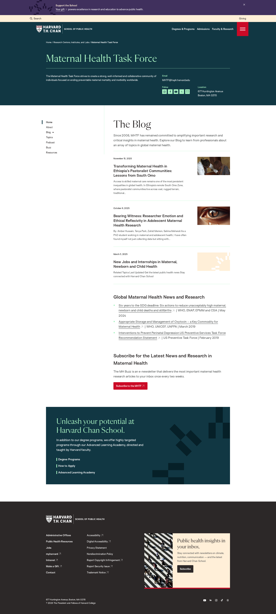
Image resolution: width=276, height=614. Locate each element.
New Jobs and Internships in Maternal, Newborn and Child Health (145, 264)
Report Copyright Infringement (103, 560)
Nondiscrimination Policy (100, 553)
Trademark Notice (96, 572)
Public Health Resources (59, 541)
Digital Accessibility (97, 541)
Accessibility (93, 535)
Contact (50, 572)
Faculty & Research (222, 28)
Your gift (60, 9)
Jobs (48, 547)
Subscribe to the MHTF (128, 385)
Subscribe (185, 568)
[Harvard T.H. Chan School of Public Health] (75, 519)
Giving (242, 18)
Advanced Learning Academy (76, 472)
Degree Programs (69, 459)
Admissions (203, 28)
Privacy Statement (97, 547)
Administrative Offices (58, 535)
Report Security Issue (98, 566)
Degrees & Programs (183, 28)
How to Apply (66, 466)
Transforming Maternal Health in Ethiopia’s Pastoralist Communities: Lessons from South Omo (142, 171)
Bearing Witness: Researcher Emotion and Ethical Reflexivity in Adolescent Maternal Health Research (148, 220)
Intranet (50, 560)
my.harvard (52, 553)
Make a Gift (52, 566)
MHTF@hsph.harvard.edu (176, 80)
